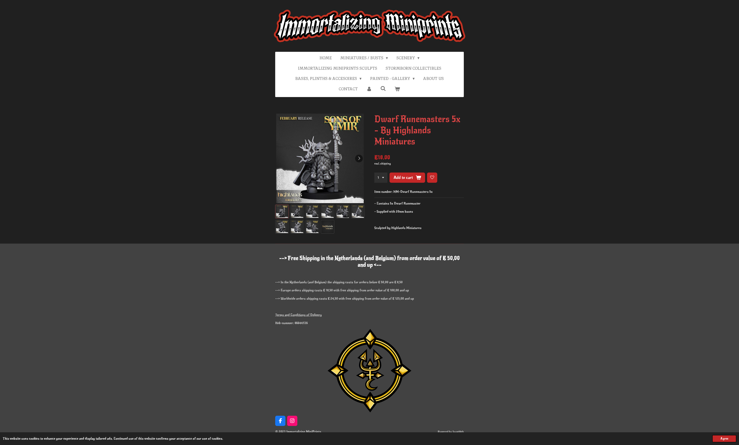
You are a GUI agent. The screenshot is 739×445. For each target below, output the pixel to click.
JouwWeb (458, 431)
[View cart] (397, 89)
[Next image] (359, 158)
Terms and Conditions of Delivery (298, 315)
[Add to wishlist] (432, 178)
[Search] (383, 88)
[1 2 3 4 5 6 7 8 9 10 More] (380, 178)
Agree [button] (724, 438)
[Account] (369, 89)
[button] (282, 211)
